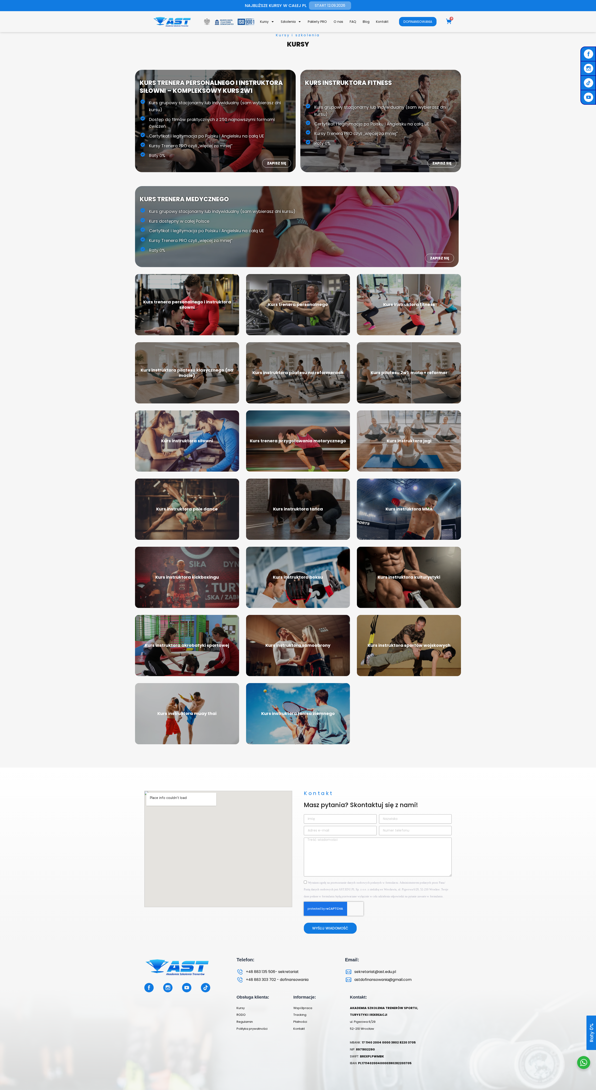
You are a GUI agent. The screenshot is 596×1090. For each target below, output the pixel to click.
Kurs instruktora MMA (409, 509)
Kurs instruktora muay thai (187, 713)
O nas (338, 21)
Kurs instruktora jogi (409, 441)
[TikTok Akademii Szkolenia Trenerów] (589, 82)
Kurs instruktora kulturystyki (409, 577)
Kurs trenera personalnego (298, 304)
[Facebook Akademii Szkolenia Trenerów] (589, 54)
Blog (366, 21)
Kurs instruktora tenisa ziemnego (298, 713)
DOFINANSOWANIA (417, 21)
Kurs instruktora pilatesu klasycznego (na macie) (187, 372)
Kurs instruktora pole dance (187, 509)
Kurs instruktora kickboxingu (187, 577)
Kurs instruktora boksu (298, 577)
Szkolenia (288, 21)
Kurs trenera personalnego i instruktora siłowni (187, 304)
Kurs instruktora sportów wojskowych (409, 645)
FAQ (353, 21)
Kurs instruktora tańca (298, 509)
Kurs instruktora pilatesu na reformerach (297, 373)
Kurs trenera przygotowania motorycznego (298, 441)
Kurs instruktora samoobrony (297, 645)
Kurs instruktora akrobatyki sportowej (187, 645)
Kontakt (382, 21)
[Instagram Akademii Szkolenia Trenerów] (589, 68)
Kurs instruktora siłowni (187, 441)
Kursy (264, 21)
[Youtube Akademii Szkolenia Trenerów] (589, 97)
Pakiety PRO (317, 21)
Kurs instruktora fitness (409, 304)
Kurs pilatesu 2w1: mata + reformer (409, 373)
